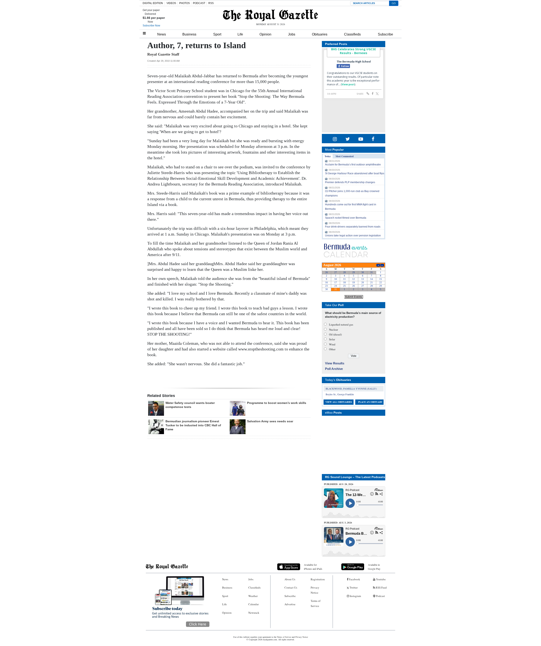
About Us (289, 579)
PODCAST (199, 3)
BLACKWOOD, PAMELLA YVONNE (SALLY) (351, 388)
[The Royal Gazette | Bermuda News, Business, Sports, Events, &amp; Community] (270, 15)
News (161, 34)
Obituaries (319, 34)
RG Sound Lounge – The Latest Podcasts (355, 477)
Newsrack (253, 613)
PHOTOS (184, 3)
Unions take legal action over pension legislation (353, 235)
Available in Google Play (374, 566)
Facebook (354, 579)
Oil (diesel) (335, 334)
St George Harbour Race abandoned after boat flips (354, 173)
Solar (332, 339)
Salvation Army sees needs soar (270, 421)
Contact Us (290, 587)
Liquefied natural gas (341, 324)
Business (189, 34)
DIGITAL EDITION (153, 3)
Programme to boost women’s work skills (276, 403)
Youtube (380, 579)
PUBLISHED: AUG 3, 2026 (338, 522)
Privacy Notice (315, 590)
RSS (211, 3)
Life (240, 34)
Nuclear (333, 329)
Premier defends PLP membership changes (350, 182)
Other (332, 349)
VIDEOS (171, 3)
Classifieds (352, 34)
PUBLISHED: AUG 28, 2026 (338, 484)
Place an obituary (370, 402)
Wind (332, 344)
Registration (318, 579)
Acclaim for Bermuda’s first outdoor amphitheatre (353, 164)
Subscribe (385, 34)
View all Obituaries (338, 402)
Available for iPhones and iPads (313, 566)
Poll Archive (334, 369)
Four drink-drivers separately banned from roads (352, 226)
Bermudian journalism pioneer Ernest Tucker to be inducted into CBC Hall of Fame (193, 425)
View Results (334, 363)
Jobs (291, 34)
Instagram (355, 596)
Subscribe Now (151, 25)
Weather (253, 596)
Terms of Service (315, 603)
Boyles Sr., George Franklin (340, 394)
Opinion (265, 34)
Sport (217, 34)
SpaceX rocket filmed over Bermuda (345, 217)
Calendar (253, 604)
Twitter (353, 587)
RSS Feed (381, 587)
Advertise (289, 604)
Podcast (380, 596)
